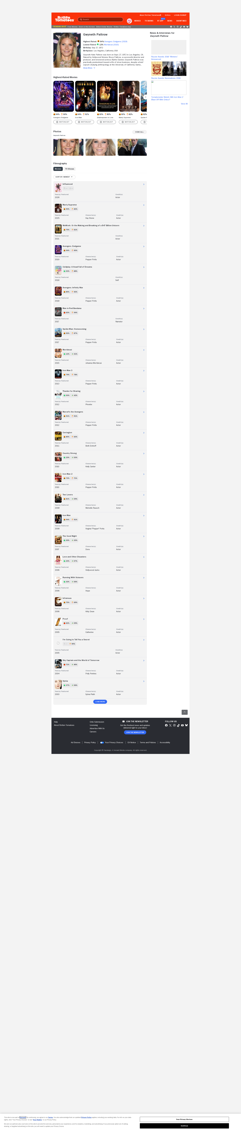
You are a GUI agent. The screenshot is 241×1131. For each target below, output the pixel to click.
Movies (137, 21)
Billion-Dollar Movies (104, 27)
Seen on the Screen (87, 27)
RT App (160, 21)
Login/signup (180, 15)
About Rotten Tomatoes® (150, 15)
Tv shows (149, 21)
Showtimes (181, 21)
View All (184, 104)
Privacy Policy (86, 1117)
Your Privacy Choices (114, 742)
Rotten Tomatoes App (122, 27)
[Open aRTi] (129, 21)
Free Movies (72, 27)
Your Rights (37, 1120)
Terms (50, 1117)
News (169, 21)
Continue (184, 1126)
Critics (167, 15)
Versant (23, 1117)
